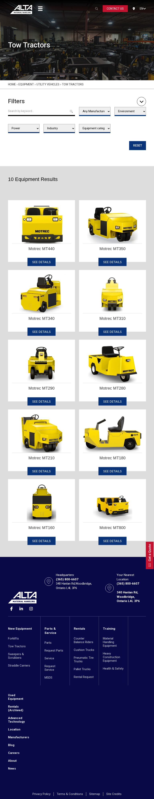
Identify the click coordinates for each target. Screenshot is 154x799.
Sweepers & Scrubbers (16, 656)
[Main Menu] (40, 8)
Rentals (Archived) (15, 708)
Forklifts (13, 638)
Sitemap (94, 794)
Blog (11, 745)
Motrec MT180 (112, 458)
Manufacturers (18, 737)
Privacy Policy (41, 794)
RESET (137, 145)
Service (49, 658)
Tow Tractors (17, 646)
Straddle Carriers (19, 665)
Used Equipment (15, 697)
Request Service (50, 668)
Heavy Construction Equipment (111, 657)
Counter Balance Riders (83, 640)
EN (141, 8)
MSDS (48, 677)
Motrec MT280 (112, 388)
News (12, 768)
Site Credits (114, 794)
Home (12, 84)
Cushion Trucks (84, 650)
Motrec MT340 (41, 318)
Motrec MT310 (112, 318)
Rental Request (84, 677)
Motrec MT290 (41, 388)
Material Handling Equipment (110, 642)
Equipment (26, 84)
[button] (144, 8)
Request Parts (54, 650)
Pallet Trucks (82, 669)
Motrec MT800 (112, 527)
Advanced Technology (16, 719)
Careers (13, 753)
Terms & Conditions (70, 794)
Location (14, 729)
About (12, 761)
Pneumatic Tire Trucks (84, 659)
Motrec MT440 (41, 248)
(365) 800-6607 (67, 579)
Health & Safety (113, 668)
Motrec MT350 (112, 248)
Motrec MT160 (41, 527)
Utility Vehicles (47, 84)
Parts (48, 642)
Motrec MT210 (41, 458)
